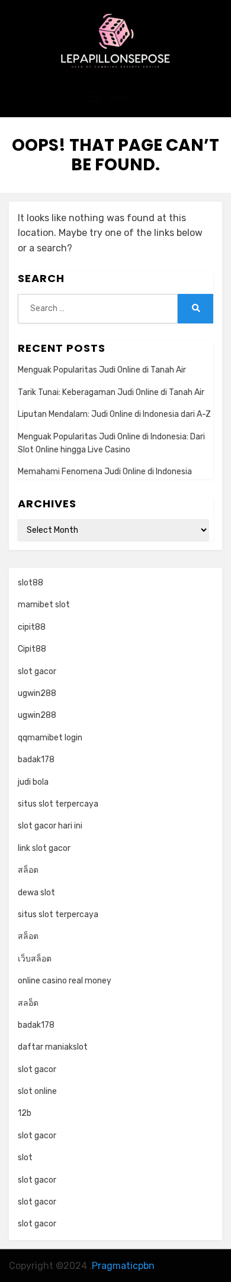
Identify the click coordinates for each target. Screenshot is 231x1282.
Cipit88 (32, 649)
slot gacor (37, 671)
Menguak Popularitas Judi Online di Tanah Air (102, 370)
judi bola (33, 782)
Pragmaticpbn (123, 1265)
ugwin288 (37, 693)
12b (24, 1113)
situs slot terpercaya (58, 804)
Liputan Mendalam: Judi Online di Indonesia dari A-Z (114, 414)
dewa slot (36, 893)
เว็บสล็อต (35, 959)
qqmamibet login (50, 738)
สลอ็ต (28, 1003)
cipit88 (32, 627)
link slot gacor (44, 848)
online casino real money (64, 981)
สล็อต (28, 870)
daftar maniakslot (53, 1047)
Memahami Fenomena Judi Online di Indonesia (105, 472)
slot (25, 1157)
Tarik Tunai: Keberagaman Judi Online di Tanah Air (111, 392)
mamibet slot (44, 605)
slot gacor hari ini (50, 826)
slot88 (30, 583)
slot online (37, 1091)
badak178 (36, 760)
